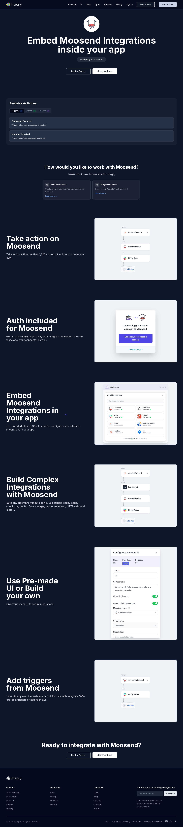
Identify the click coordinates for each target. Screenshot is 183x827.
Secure (53, 804)
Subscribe (170, 793)
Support (116, 821)
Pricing (119, 4)
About (96, 808)
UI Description (119, 582)
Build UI (10, 800)
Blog (95, 796)
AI (81, 4)
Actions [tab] (30, 111)
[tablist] (30, 110)
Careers (97, 800)
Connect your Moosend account (136, 338)
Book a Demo (146, 4)
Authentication (13, 792)
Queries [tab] (43, 111)
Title (116, 570)
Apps (97, 4)
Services (108, 4)
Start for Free (167, 4)
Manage (10, 808)
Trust (106, 821)
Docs (88, 4)
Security (137, 821)
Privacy (126, 821)
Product (72, 4)
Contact (97, 804)
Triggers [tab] (16, 111)
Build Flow (11, 796)
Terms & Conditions (153, 821)
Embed (9, 804)
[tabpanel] (91, 129)
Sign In (129, 4)
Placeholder (118, 632)
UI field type (118, 621)
